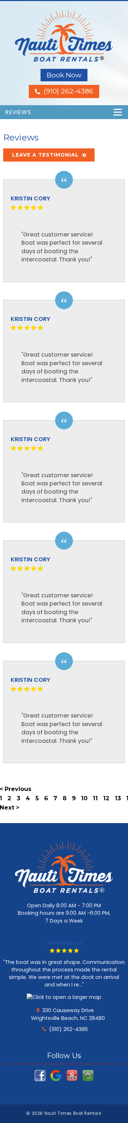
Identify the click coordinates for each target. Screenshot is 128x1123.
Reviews (18, 112)
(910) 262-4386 (68, 1029)
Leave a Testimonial (45, 155)
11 (95, 798)
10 (84, 798)
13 (118, 798)
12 (106, 798)
